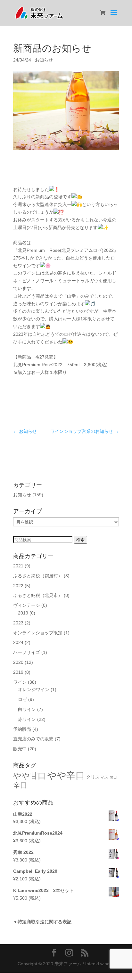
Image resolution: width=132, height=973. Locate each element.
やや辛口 (66, 775)
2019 (23, 612)
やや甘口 (29, 775)
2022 (18, 585)
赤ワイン (27, 719)
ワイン (20, 682)
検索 (80, 539)
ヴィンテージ (26, 605)
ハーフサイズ (26, 652)
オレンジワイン (33, 689)
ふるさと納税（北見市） (37, 595)
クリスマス (97, 777)
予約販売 (22, 729)
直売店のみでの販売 (33, 738)
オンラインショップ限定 (37, 632)
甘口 (113, 777)
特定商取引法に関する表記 (44, 921)
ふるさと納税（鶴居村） (37, 575)
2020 (18, 662)
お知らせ (44, 59)
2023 (18, 622)
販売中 (20, 748)
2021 (18, 565)
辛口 (20, 785)
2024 (18, 642)
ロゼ (22, 699)
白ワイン (27, 709)
